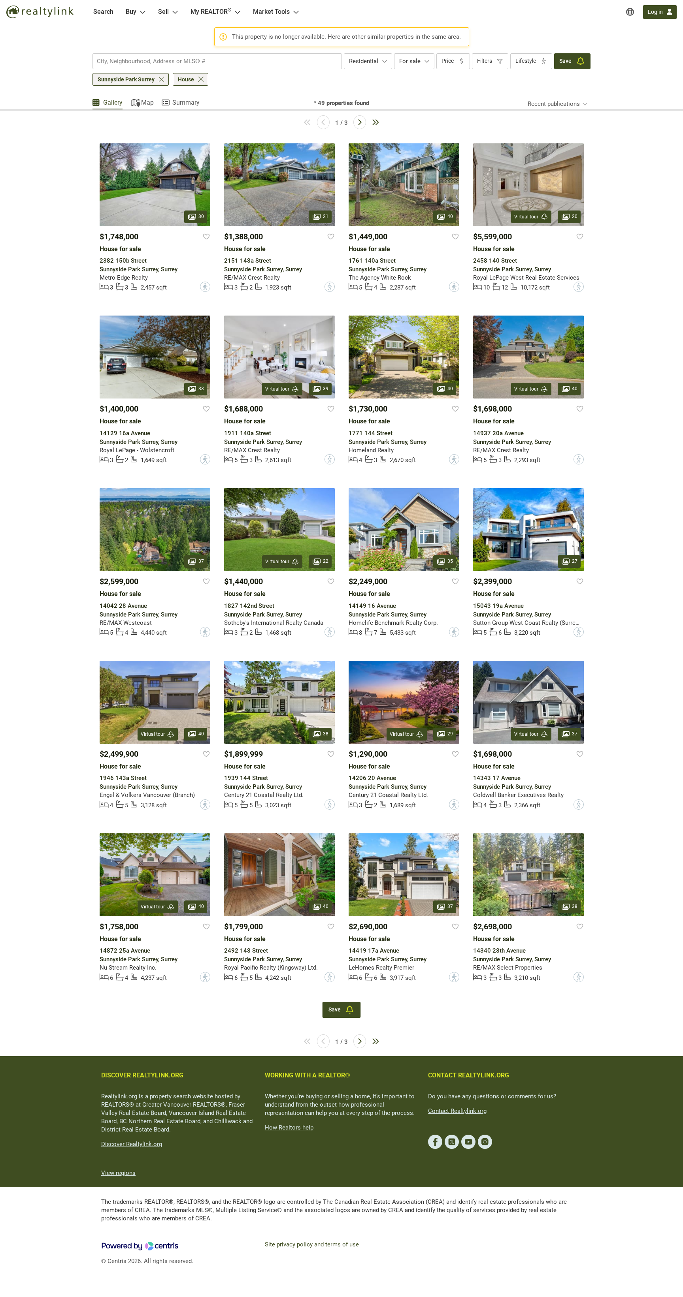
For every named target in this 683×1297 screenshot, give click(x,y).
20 (574, 216)
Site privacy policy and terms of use (312, 1244)
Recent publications (554, 103)
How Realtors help (289, 1127)
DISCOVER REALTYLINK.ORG (142, 1075)
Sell (163, 11)
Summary (186, 102)
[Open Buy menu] (143, 12)
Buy (131, 11)
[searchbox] (212, 61)
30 (201, 216)
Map (147, 102)
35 (450, 561)
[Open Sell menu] (175, 12)
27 (574, 561)
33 (201, 389)
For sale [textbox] (410, 61)
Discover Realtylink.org (131, 1144)
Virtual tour (526, 217)
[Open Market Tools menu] (296, 12)
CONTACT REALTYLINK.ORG (468, 1075)
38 (325, 734)
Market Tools (271, 11)
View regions (118, 1173)
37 (201, 561)
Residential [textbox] (363, 61)
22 (325, 561)
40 (450, 216)
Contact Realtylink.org (457, 1111)
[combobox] (217, 61)
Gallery (113, 102)
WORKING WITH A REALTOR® (307, 1075)
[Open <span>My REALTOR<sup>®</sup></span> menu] (237, 12)
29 (450, 734)
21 (325, 216)
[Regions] (630, 12)
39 (325, 389)
